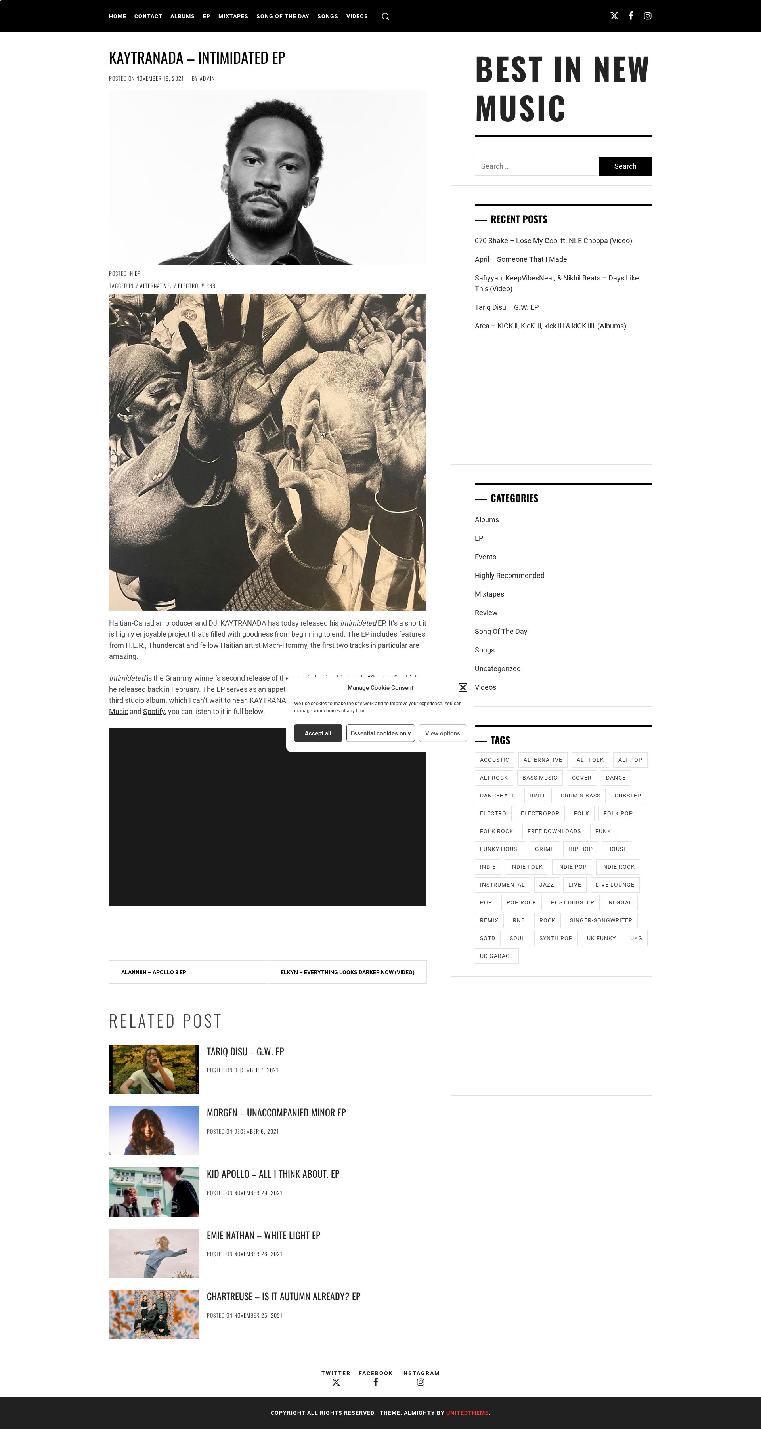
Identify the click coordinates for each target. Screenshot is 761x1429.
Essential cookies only (381, 732)
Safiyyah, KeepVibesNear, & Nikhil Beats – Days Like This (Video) (557, 283)
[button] (463, 688)
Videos (357, 16)
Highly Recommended (510, 575)
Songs (327, 16)
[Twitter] (614, 15)
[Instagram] (647, 15)
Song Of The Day (283, 16)
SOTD (487, 938)
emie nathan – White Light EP (264, 1235)
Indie (488, 867)
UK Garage (497, 956)
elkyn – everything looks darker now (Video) (348, 972)
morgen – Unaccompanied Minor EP (276, 1112)
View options (442, 732)
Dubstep (628, 795)
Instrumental (502, 884)
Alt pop (630, 760)
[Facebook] (631, 15)
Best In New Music (563, 87)
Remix (489, 920)
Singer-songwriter (601, 920)
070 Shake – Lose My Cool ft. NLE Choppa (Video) (553, 241)
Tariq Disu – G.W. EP (245, 1051)
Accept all (318, 732)
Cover (582, 778)
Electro (188, 285)
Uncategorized (498, 668)
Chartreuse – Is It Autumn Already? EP (284, 1296)
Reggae (621, 902)
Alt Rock (494, 778)
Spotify (154, 711)
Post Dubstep (573, 902)
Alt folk (590, 760)
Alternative (155, 285)
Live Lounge (615, 884)
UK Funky (601, 938)
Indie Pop (572, 867)
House (617, 849)
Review (486, 613)
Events (485, 557)
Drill (538, 795)
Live (574, 884)
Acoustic (494, 760)
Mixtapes (233, 16)
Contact (148, 16)
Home (117, 16)
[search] (385, 16)
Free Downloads (554, 831)
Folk (581, 813)
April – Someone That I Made (521, 259)
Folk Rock (496, 831)
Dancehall (497, 795)
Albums (182, 16)
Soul (517, 938)
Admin (207, 78)
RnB (211, 285)
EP (206, 16)
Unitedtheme (467, 1413)
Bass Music (540, 778)
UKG (636, 938)
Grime (544, 849)
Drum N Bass (580, 795)
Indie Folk (526, 867)
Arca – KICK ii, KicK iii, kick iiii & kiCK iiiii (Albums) (550, 326)
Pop (486, 902)
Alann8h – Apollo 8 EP (153, 972)
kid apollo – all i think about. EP (273, 1173)
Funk (603, 831)
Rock (547, 920)
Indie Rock (618, 867)
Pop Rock (522, 902)
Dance (616, 778)
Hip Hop (580, 849)
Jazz (546, 884)
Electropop (540, 813)
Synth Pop (556, 938)
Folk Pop (618, 813)
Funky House (500, 849)
